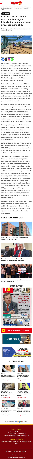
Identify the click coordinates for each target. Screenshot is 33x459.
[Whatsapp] (12, 59)
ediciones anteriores (18, 330)
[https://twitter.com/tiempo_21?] (20, 454)
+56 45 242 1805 (11, 433)
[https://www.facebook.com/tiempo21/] (12, 454)
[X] (5, 59)
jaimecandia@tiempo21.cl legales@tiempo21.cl (16, 435)
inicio (2, 7)
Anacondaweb (21, 457)
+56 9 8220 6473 (21, 433)
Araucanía (9, 7)
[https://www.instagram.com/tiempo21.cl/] (16, 454)
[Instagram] (9, 59)
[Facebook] (2, 59)
